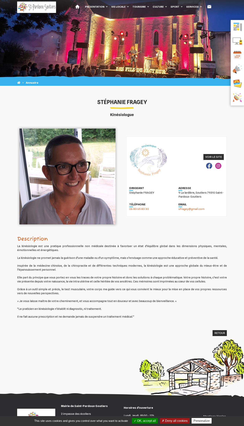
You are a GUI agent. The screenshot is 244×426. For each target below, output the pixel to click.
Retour (219, 333)
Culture (158, 6)
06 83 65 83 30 (139, 209)
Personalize (201, 420)
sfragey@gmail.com (191, 209)
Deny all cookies (176, 420)
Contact (209, 7)
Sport (175, 6)
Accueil (77, 7)
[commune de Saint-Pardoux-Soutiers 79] (18, 83)
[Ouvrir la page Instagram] (218, 166)
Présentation (94, 6)
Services (192, 6)
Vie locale (118, 6)
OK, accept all (146, 420)
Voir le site (213, 157)
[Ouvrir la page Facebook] (209, 166)
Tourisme (139, 6)
